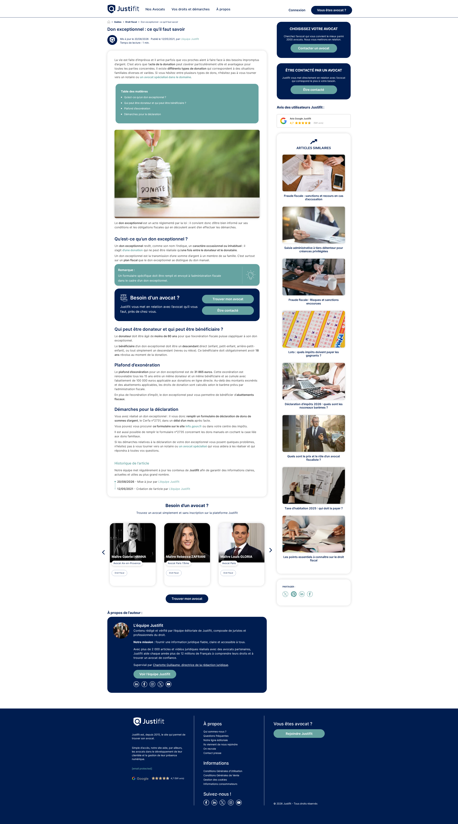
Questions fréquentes (215, 735)
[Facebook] (145, 684)
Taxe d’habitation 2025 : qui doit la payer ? (314, 508)
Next (271, 550)
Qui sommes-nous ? (214, 731)
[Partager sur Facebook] (310, 594)
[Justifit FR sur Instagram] (231, 802)
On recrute (209, 748)
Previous (102, 552)
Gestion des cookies (215, 779)
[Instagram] (153, 684)
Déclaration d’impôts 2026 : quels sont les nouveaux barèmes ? (314, 405)
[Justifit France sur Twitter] (223, 802)
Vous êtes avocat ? (331, 10)
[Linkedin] (137, 684)
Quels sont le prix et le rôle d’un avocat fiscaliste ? (313, 457)
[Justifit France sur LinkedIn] (215, 802)
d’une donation (132, 250)
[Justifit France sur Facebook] (207, 802)
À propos (223, 9)
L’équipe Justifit (190, 38)
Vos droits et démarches (191, 9)
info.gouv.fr (194, 426)
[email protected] (142, 768)
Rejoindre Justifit (299, 734)
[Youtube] (169, 684)
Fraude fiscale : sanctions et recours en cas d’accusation (313, 197)
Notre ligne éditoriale (215, 740)
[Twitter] (162, 684)
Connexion (297, 10)
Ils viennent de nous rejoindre (220, 744)
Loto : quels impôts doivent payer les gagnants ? (313, 353)
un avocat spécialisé (193, 446)
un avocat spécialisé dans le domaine (165, 77)
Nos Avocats (155, 9)
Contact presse (212, 752)
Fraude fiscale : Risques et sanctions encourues (314, 301)
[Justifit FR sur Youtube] (239, 802)
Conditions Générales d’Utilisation (222, 771)
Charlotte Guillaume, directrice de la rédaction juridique (190, 665)
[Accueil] (110, 22)
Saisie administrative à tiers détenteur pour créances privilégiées (313, 249)
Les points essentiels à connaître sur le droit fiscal (313, 558)
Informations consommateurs (220, 783)
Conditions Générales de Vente (221, 775)
